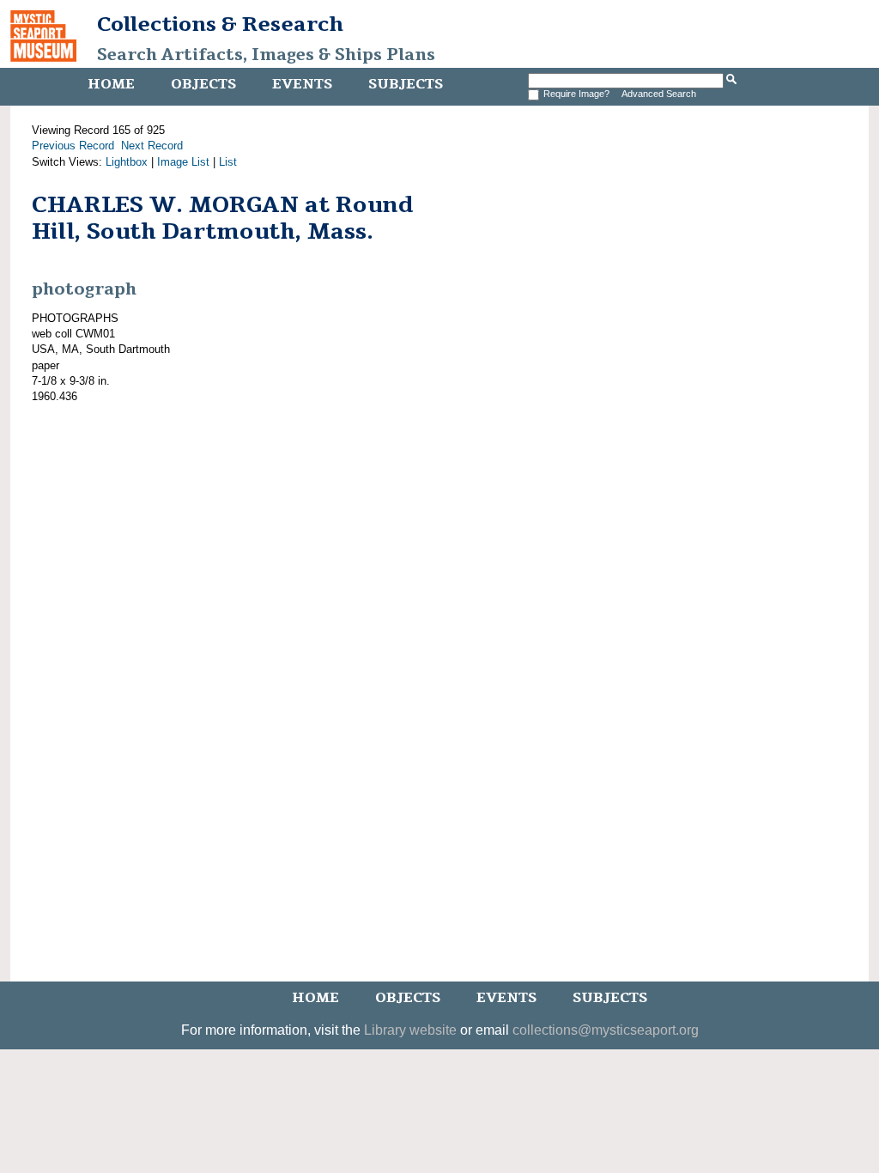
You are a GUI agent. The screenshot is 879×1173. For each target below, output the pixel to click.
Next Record (152, 145)
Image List (183, 161)
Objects (203, 84)
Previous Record (73, 145)
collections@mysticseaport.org (605, 1030)
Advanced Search (658, 93)
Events (302, 84)
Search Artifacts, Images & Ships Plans (266, 55)
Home (111, 84)
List (228, 161)
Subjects (405, 84)
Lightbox (127, 161)
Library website (410, 1030)
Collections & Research (220, 24)
